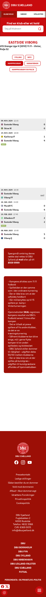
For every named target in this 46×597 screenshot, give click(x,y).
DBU (23, 543)
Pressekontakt (23, 475)
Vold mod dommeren (23, 487)
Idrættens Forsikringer (23, 495)
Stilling (18, 57)
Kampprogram (14, 63)
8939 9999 (14, 263)
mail (21, 260)
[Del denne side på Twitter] (7, 587)
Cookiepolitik (23, 503)
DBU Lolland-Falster (23, 564)
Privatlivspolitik (23, 499)
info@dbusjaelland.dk (23, 531)
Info (29, 57)
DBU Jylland (23, 556)
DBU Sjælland (23, 568)
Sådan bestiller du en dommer (23, 483)
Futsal (23, 572)
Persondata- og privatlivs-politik (23, 580)
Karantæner (32, 63)
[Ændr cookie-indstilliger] (4, 593)
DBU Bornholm (23, 548)
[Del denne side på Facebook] (2, 587)
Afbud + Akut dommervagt (23, 491)
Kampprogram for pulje (23, 70)
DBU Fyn (23, 552)
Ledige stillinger (23, 479)
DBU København (23, 560)
